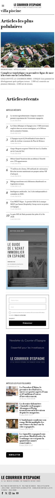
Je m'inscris (27, 284)
